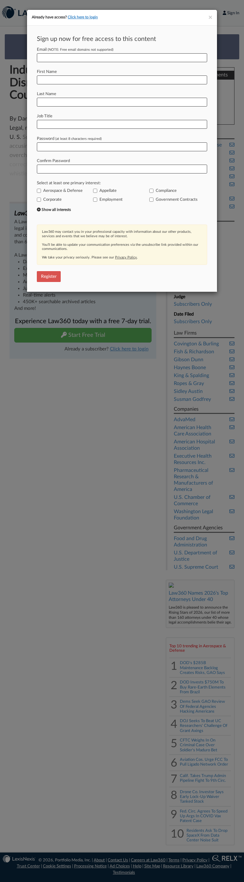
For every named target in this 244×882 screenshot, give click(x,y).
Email (75, 50)
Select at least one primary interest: (69, 183)
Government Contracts (177, 200)
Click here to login (83, 17)
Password (69, 139)
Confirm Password (53, 161)
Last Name (46, 94)
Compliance (166, 191)
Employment (111, 200)
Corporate (52, 200)
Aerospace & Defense (63, 191)
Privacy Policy (126, 257)
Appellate (108, 191)
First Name (47, 72)
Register (49, 276)
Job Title (44, 116)
